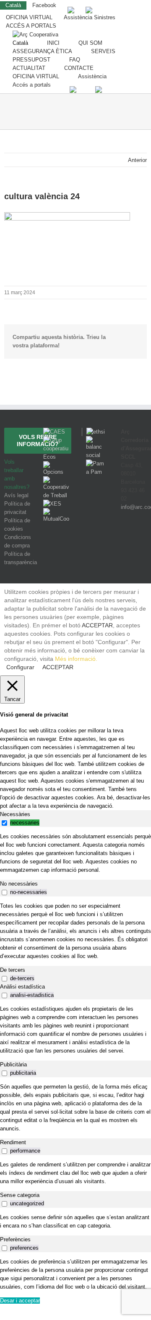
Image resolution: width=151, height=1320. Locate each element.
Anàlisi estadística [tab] (22, 987)
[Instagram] (133, 538)
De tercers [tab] (12, 970)
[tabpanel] (75, 853)
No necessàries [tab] (19, 884)
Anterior (137, 160)
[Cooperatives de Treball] (56, 480)
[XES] (52, 504)
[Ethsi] (93, 432)
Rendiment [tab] (13, 1142)
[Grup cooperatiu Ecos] (56, 440)
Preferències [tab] (15, 1239)
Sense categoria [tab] (19, 1195)
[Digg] (121, 538)
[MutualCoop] (56, 512)
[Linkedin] (144, 538)
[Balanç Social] (95, 440)
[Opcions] (56, 465)
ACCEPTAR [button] (97, 625)
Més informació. (76, 658)
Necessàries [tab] (15, 814)
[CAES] (54, 432)
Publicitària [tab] (13, 1064)
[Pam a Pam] (95, 463)
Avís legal (16, 495)
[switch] (4, 823)
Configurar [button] (20, 667)
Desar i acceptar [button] (20, 1300)
